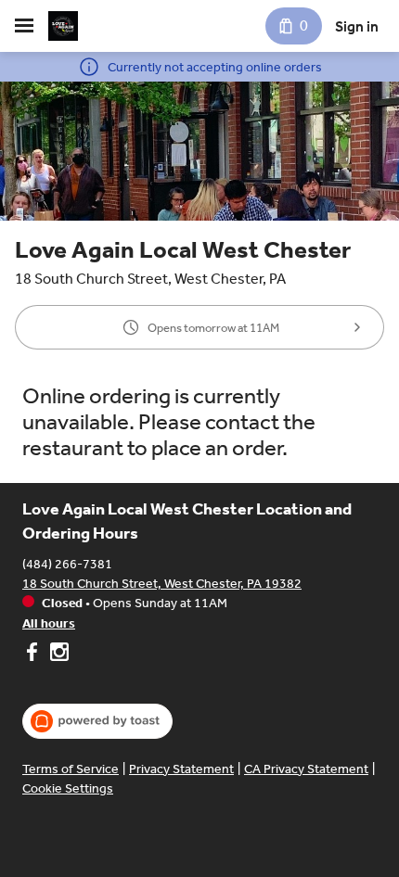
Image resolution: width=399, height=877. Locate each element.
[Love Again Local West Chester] (63, 26)
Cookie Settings (67, 788)
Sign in (357, 26)
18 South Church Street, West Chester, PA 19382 (162, 583)
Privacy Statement (181, 769)
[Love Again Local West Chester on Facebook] (33, 654)
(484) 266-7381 (67, 564)
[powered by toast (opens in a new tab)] (97, 721)
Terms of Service (70, 769)
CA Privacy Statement (306, 769)
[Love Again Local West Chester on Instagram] (57, 654)
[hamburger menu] (24, 25)
